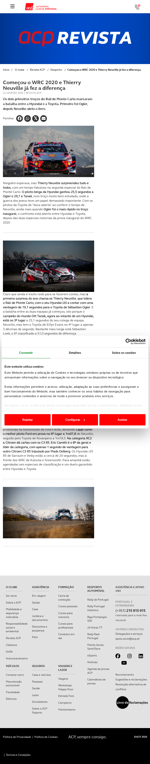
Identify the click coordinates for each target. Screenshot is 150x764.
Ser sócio (11, 595)
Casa (35, 609)
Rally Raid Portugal (93, 636)
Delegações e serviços (129, 634)
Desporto (56, 69)
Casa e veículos (41, 675)
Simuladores (39, 701)
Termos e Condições (18, 755)
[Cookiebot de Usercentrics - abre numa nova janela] (128, 341)
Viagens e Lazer (65, 668)
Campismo (64, 702)
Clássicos (11, 645)
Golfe (9, 651)
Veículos (12, 666)
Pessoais (37, 681)
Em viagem (39, 595)
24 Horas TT (94, 627)
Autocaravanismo (17, 658)
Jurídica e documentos (40, 618)
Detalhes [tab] (75, 352)
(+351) (130, 610)
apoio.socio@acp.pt (127, 638)
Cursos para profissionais (65, 625)
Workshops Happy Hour (65, 687)
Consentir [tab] (26, 352)
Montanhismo (66, 709)
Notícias (92, 662)
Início (6, 69)
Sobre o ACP (13, 602)
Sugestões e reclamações (131, 679)
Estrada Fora (66, 696)
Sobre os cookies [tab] (124, 352)
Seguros (38, 666)
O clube (19, 69)
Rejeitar (27, 419)
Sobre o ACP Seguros (39, 710)
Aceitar (122, 419)
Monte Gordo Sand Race (95, 647)
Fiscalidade (13, 692)
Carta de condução (64, 597)
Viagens (63, 678)
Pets (35, 637)
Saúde (36, 602)
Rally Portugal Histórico (96, 608)
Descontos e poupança (39, 628)
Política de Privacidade (17, 737)
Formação (66, 587)
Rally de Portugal (98, 599)
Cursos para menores (65, 615)
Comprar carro (15, 675)
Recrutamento (124, 674)
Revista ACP (37, 69)
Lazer (35, 695)
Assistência (40, 587)
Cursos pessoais (67, 606)
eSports (92, 655)
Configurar (72, 419)
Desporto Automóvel (96, 589)
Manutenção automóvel (14, 683)
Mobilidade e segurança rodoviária (14, 613)
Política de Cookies (46, 737)
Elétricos (11, 699)
